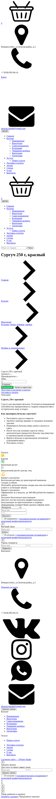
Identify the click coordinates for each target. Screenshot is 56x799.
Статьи (10, 168)
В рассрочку (7, 387)
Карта (4, 77)
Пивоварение (18, 141)
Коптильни (17, 153)
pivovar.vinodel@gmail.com (13, 128)
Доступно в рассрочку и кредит (15, 390)
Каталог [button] (10, 138)
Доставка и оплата (15, 163)
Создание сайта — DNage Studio (16, 759)
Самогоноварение (20, 146)
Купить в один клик (23, 387)
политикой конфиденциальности (16, 521)
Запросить (6, 548)
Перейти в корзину (10, 796)
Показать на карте (9, 587)
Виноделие (17, 143)
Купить (5, 532)
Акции (10, 165)
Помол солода (18, 160)
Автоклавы (17, 155)
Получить (6, 516)
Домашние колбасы (21, 151)
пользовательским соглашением (34, 519)
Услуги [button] (10, 158)
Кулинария (17, 148)
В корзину (6, 384)
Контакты (11, 173)
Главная (10, 136)
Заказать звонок (8, 709)
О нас (9, 170)
